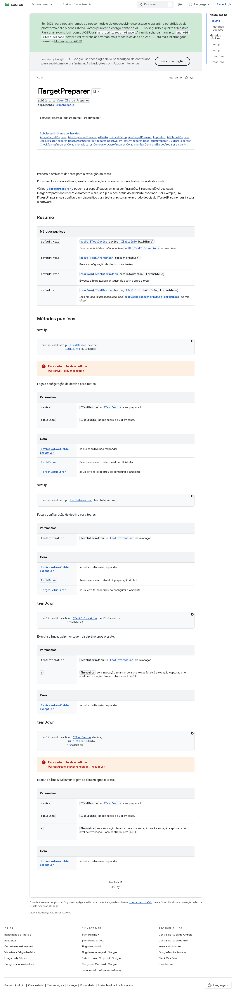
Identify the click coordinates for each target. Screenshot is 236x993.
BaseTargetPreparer (155, 141)
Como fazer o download (18, 946)
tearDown (86, 274)
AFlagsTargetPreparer (53, 137)
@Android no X (90, 934)
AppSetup (159, 137)
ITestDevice (98, 241)
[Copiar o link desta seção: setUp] (51, 330)
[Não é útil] (192, 77)
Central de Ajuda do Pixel (173, 940)
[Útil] (186, 77)
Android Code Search (77, 4)
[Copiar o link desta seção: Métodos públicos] (79, 319)
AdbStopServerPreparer (82, 137)
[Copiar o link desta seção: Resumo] (57, 218)
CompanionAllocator (79, 144)
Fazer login (224, 4)
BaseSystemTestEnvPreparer (124, 141)
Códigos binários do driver (19, 964)
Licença (72, 985)
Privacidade (87, 985)
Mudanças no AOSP (68, 41)
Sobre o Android (14, 985)
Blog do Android (91, 946)
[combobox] (155, 4)
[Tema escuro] (192, 341)
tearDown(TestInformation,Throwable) (151, 297)
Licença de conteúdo (140, 902)
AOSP (40, 77)
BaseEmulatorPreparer (53, 141)
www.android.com (170, 946)
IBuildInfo (129, 241)
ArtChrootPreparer (178, 137)
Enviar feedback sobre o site (115, 985)
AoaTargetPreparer (139, 137)
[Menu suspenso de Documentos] (53, 4)
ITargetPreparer (59, 188)
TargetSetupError (53, 471)
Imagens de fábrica (15, 958)
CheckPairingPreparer (53, 144)
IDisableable (64, 105)
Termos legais (55, 985)
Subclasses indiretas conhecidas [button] (115, 139)
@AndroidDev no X (93, 940)
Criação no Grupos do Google (99, 964)
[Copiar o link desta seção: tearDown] (58, 603)
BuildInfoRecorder (179, 141)
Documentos (40, 4)
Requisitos (10, 940)
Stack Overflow (168, 958)
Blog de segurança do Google (99, 952)
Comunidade (36, 985)
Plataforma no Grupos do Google (101, 958)
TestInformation (101, 257)
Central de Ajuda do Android (175, 934)
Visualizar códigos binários (19, 952)
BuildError (48, 462)
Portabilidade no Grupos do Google (102, 970)
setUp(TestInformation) (141, 248)
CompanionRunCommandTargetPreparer (150, 144)
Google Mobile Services (172, 952)
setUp (84, 241)
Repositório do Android (17, 934)
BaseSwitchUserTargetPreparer (87, 141)
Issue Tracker (166, 964)
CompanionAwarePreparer (109, 144)
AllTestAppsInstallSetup (112, 137)
